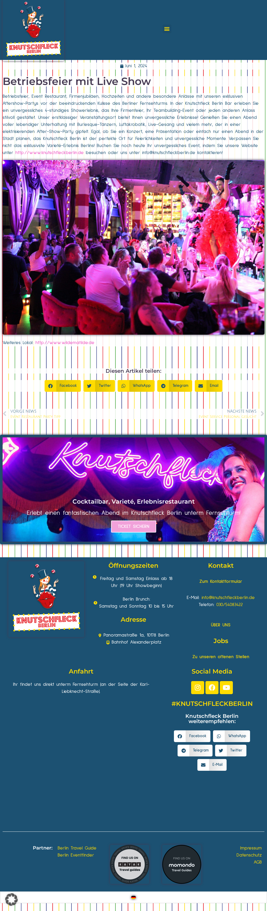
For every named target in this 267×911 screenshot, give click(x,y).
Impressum (251, 848)
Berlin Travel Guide (77, 848)
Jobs (221, 641)
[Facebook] (212, 687)
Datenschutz (249, 855)
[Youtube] (226, 687)
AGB (258, 862)
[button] (167, 29)
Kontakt (221, 565)
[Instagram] (197, 687)
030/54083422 (229, 604)
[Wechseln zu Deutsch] (133, 897)
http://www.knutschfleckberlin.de (49, 152)
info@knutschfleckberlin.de (228, 597)
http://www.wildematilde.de (64, 342)
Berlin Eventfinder (76, 855)
